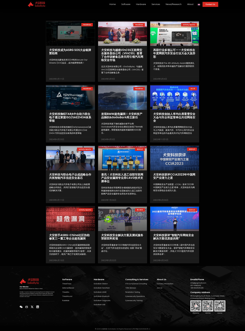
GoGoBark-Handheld (102, 288)
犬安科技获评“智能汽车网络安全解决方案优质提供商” (173, 236)
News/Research (174, 4)
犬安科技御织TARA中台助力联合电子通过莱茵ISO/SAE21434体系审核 (70, 117)
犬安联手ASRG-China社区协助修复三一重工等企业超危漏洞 (69, 236)
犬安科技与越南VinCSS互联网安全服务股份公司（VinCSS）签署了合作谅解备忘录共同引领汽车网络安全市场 (122, 55)
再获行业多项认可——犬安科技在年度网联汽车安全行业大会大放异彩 (174, 53)
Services (156, 4)
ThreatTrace (66, 284)
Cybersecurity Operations (135, 296)
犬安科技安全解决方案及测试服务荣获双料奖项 (122, 236)
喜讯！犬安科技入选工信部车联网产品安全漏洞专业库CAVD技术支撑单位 (122, 178)
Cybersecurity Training (134, 300)
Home (112, 4)
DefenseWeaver (68, 288)
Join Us (159, 288)
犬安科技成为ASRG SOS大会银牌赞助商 (70, 51)
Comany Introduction (165, 284)
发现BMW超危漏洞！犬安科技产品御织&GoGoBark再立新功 (121, 115)
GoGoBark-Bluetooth (102, 296)
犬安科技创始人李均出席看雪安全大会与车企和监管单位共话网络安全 (174, 117)
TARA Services (130, 288)
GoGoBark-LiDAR (100, 292)
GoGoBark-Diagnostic (102, 300)
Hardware (141, 4)
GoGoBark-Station (101, 284)
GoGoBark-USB (99, 304)
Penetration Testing (132, 292)
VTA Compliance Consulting (136, 284)
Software (125, 4)
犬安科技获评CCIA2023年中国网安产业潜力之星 (174, 176)
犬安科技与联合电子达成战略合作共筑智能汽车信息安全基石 (70, 176)
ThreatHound (67, 296)
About (190, 4)
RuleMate (65, 300)
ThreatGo (65, 292)
